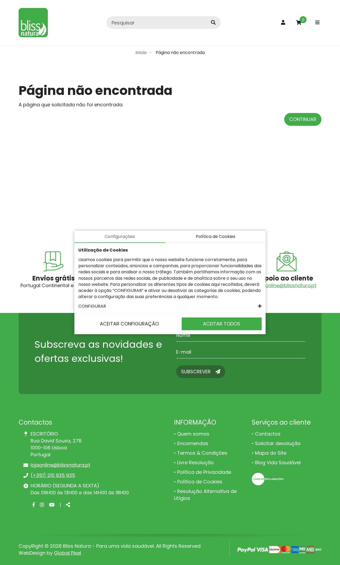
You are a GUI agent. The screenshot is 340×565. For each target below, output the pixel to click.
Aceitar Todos (221, 323)
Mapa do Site (270, 453)
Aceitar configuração (129, 323)
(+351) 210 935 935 (53, 475)
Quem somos (193, 433)
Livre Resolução (195, 462)
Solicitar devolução (278, 443)
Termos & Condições (202, 453)
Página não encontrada (180, 52)
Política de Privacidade (204, 472)
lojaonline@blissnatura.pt (286, 285)
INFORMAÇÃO (195, 422)
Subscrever (196, 371)
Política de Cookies (199, 481)
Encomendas (192, 443)
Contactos (267, 433)
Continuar (302, 119)
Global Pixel (67, 553)
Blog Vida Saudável (278, 462)
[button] (170, 306)
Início (141, 52)
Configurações (120, 236)
